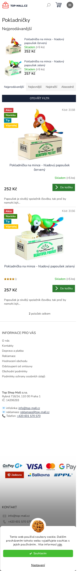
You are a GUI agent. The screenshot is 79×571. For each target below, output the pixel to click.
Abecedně (67, 87)
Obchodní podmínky (14, 371)
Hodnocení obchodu (14, 361)
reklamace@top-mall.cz (34, 412)
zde (59, 544)
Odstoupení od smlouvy (17, 366)
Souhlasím (40, 553)
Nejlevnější (35, 87)
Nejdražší (51, 87)
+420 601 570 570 (29, 416)
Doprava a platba (12, 351)
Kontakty (7, 346)
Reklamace (8, 356)
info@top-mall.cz (29, 408)
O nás (6, 341)
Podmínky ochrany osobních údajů (23, 376)
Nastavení (38, 565)
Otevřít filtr (39, 98)
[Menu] (70, 5)
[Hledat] (49, 5)
